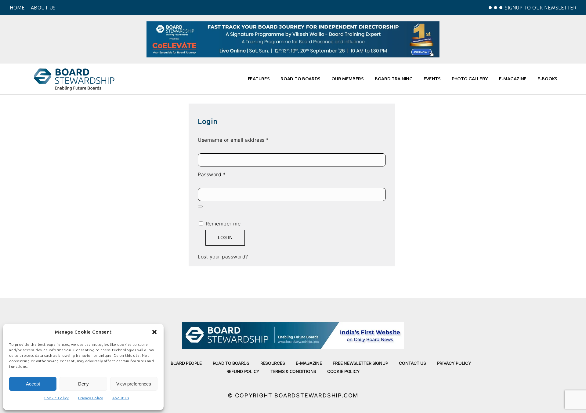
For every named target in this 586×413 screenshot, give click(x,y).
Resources (272, 363)
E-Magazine (309, 363)
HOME (17, 7)
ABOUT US (43, 7)
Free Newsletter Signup (360, 363)
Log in (225, 237)
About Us (120, 398)
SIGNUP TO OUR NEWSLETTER (540, 7)
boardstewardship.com (316, 395)
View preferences (133, 383)
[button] (154, 332)
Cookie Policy (56, 398)
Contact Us (412, 363)
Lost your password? (223, 257)
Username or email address (244, 139)
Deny (83, 383)
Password (222, 174)
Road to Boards (231, 363)
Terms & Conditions (293, 371)
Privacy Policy (90, 398)
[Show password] (200, 206)
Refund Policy (242, 371)
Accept (33, 383)
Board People (186, 363)
